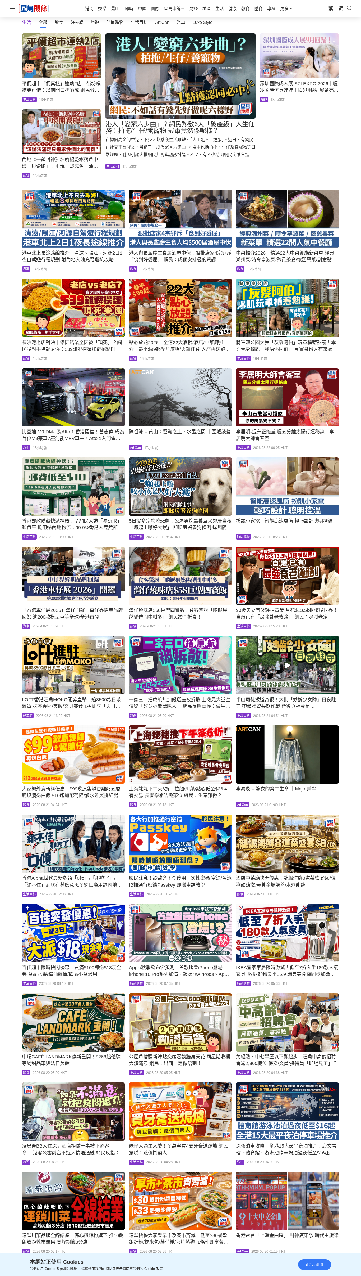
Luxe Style (202, 22)
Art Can (162, 22)
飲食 (59, 22)
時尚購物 (115, 22)
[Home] (33, 8)
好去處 (77, 22)
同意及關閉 (313, 1264)
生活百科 (139, 22)
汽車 (181, 22)
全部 (43, 22)
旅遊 (95, 22)
